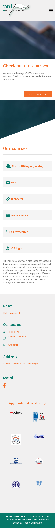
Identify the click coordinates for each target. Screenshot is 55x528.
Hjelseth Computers (32, 523)
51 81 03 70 (13, 332)
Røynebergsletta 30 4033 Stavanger (20, 363)
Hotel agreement (11, 313)
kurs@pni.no (14, 345)
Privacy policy (24, 519)
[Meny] (51, 10)
